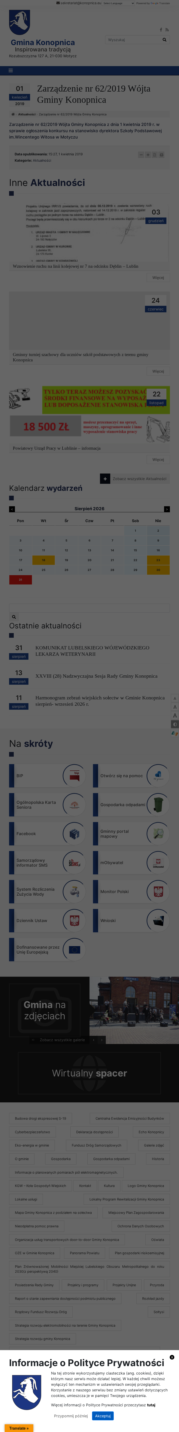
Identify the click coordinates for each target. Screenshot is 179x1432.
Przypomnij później (71, 1416)
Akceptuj (103, 1416)
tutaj (151, 1405)
